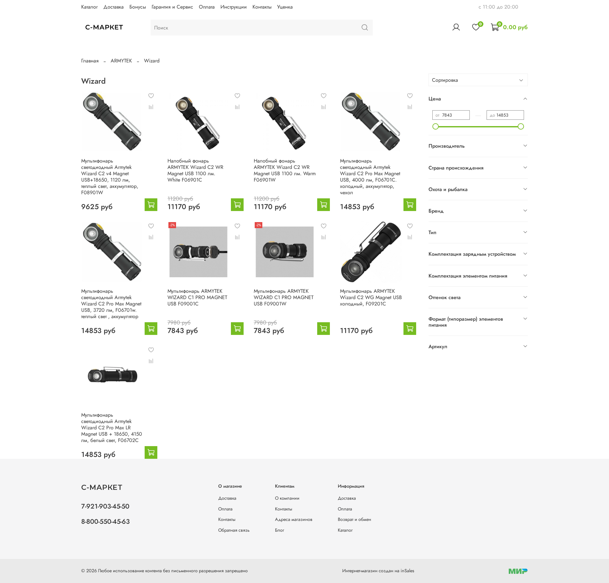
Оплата (207, 6)
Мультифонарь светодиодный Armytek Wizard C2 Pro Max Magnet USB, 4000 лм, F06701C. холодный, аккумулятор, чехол (370, 176)
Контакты (262, 6)
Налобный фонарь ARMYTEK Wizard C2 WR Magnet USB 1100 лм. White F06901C (195, 170)
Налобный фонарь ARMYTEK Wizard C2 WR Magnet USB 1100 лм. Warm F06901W (285, 170)
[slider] (435, 126)
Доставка (113, 6)
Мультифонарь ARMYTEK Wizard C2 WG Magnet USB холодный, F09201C (371, 297)
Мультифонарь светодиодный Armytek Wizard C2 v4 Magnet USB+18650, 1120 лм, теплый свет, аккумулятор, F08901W (109, 176)
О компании (287, 498)
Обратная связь (234, 530)
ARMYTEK (121, 60)
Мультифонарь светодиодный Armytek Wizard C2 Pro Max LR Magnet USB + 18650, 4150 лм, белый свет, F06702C (111, 427)
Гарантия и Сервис (172, 6)
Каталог (89, 6)
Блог (279, 530)
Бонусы (137, 6)
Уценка (285, 6)
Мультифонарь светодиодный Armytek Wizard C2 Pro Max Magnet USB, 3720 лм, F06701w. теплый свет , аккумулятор (111, 303)
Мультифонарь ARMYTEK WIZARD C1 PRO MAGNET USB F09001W (283, 297)
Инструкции (233, 6)
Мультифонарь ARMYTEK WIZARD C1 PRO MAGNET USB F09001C (197, 297)
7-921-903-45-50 (105, 506)
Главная (90, 60)
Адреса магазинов (293, 519)
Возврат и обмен (354, 519)
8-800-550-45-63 (105, 521)
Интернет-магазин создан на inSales (378, 570)
